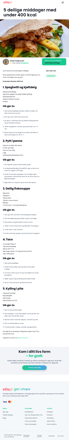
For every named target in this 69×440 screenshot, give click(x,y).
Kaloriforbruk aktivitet (31, 418)
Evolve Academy (52, 424)
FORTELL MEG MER (34, 368)
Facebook (50, 415)
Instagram (50, 412)
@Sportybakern (22, 338)
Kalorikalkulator (29, 412)
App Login (5, 412)
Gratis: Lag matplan (30, 421)
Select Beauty (51, 421)
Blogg (4, 418)
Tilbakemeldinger (8, 415)
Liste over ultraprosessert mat (33, 415)
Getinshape (50, 418)
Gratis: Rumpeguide (30, 424)
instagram (25, 63)
